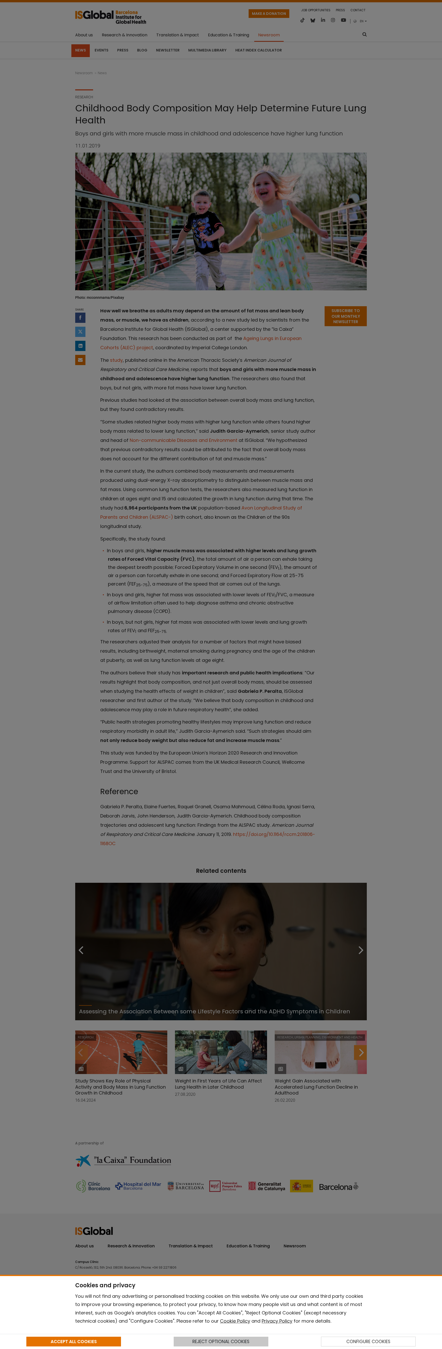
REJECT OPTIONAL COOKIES (220, 1342)
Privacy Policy (277, 1321)
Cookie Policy (235, 1321)
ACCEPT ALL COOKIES (74, 1342)
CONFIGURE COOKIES (368, 1342)
